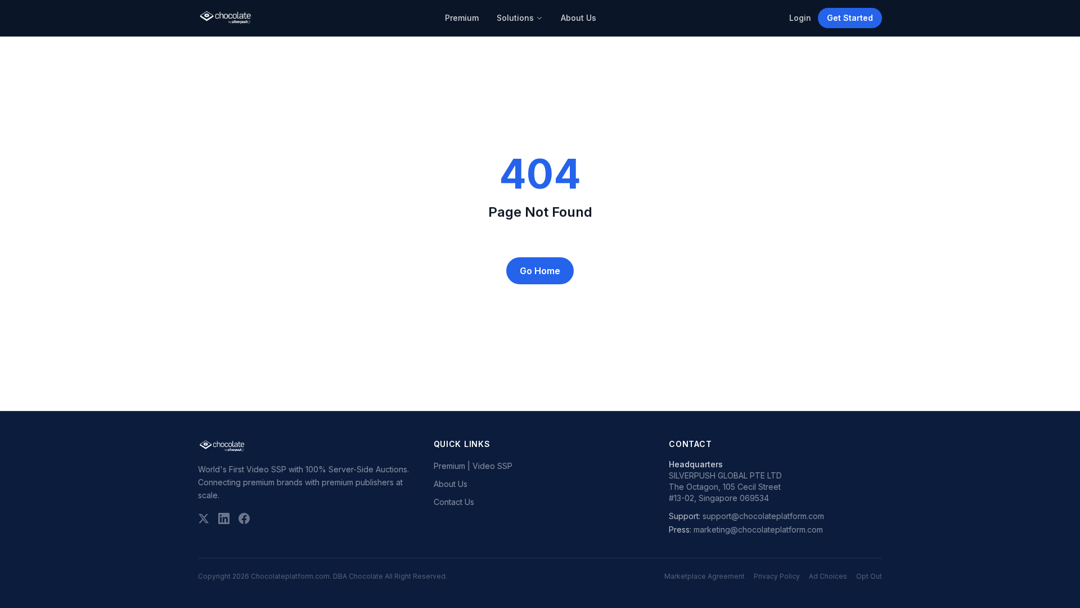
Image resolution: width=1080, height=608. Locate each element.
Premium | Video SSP (473, 466)
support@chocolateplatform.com (763, 516)
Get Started (850, 18)
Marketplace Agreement (704, 576)
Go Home (540, 270)
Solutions (515, 18)
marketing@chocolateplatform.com (758, 529)
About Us (578, 18)
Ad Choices (828, 576)
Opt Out (869, 576)
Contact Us (454, 502)
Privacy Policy (777, 576)
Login (800, 18)
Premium (462, 18)
